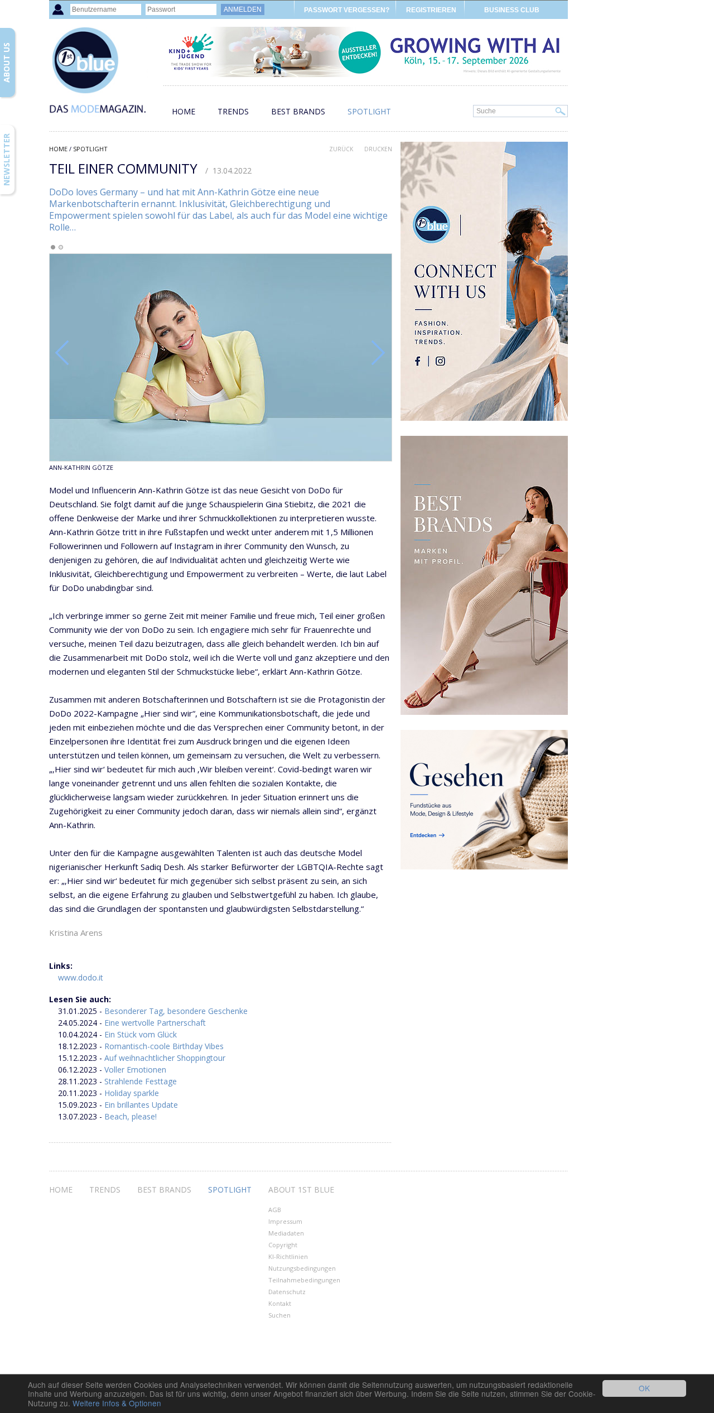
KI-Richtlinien (288, 1256)
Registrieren (431, 10)
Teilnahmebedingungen (304, 1280)
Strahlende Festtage (140, 1081)
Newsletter (6, 159)
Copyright (282, 1245)
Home (183, 111)
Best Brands (298, 111)
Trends (233, 111)
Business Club (511, 10)
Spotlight (369, 111)
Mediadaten (286, 1233)
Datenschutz (287, 1291)
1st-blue (105, 75)
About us (6, 62)
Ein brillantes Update (141, 1104)
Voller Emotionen (135, 1069)
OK (644, 1387)
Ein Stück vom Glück (140, 1034)
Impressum (285, 1221)
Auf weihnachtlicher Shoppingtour (164, 1057)
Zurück (341, 149)
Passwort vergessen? (346, 10)
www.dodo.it (80, 977)
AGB (274, 1209)
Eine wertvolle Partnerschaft (155, 1022)
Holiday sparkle (131, 1093)
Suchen (279, 1315)
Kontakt (279, 1303)
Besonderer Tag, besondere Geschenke (176, 1011)
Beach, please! (130, 1116)
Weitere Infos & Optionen (117, 1403)
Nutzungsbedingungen (302, 1268)
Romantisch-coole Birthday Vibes (164, 1046)
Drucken (378, 149)
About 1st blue (301, 1189)
